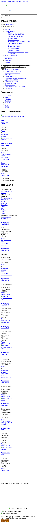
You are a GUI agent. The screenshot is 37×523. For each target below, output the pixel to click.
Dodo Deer (8, 101)
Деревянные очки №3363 (5, 353)
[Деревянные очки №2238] (6, 245)
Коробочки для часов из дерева (18, 52)
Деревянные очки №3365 (5, 404)
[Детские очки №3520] (6, 424)
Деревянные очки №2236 (5, 223)
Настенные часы (13, 48)
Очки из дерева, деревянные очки (19, 41)
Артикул (3, 193)
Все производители (7, 198)
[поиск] (1, 17)
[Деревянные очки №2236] (6, 218)
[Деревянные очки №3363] (6, 349)
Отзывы (7, 62)
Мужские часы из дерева (16, 34)
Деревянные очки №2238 (5, 249)
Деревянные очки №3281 (5, 327)
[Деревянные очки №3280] (6, 299)
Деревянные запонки (15, 45)
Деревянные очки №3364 (5, 381)
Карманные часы (13, 40)
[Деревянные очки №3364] (6, 377)
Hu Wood (7, 102)
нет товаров (10, 24)
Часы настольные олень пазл (5, 164)
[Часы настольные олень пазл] (6, 159)
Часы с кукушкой (14, 50)
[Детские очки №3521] (6, 449)
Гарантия (8, 57)
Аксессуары (12, 53)
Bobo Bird (8, 99)
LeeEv (7, 104)
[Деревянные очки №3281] (5, 322)
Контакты (8, 60)
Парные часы (12, 38)
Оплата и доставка (11, 55)
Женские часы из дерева (16, 33)
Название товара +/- (7, 191)
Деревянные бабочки (15, 43)
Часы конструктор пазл (15, 36)
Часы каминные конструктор (6, 144)
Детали (3, 131)
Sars (2, 208)
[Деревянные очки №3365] (6, 400)
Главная (7, 29)
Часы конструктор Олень (5, 121)
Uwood (7, 107)
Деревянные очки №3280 (5, 304)
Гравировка (8, 58)
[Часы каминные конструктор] (6, 139)
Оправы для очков (14, 46)
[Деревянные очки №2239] (6, 275)
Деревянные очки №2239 (5, 279)
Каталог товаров (10, 31)
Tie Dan (7, 106)
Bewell (7, 97)
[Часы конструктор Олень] (13, 116)
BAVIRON (8, 95)
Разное (3, 213)
